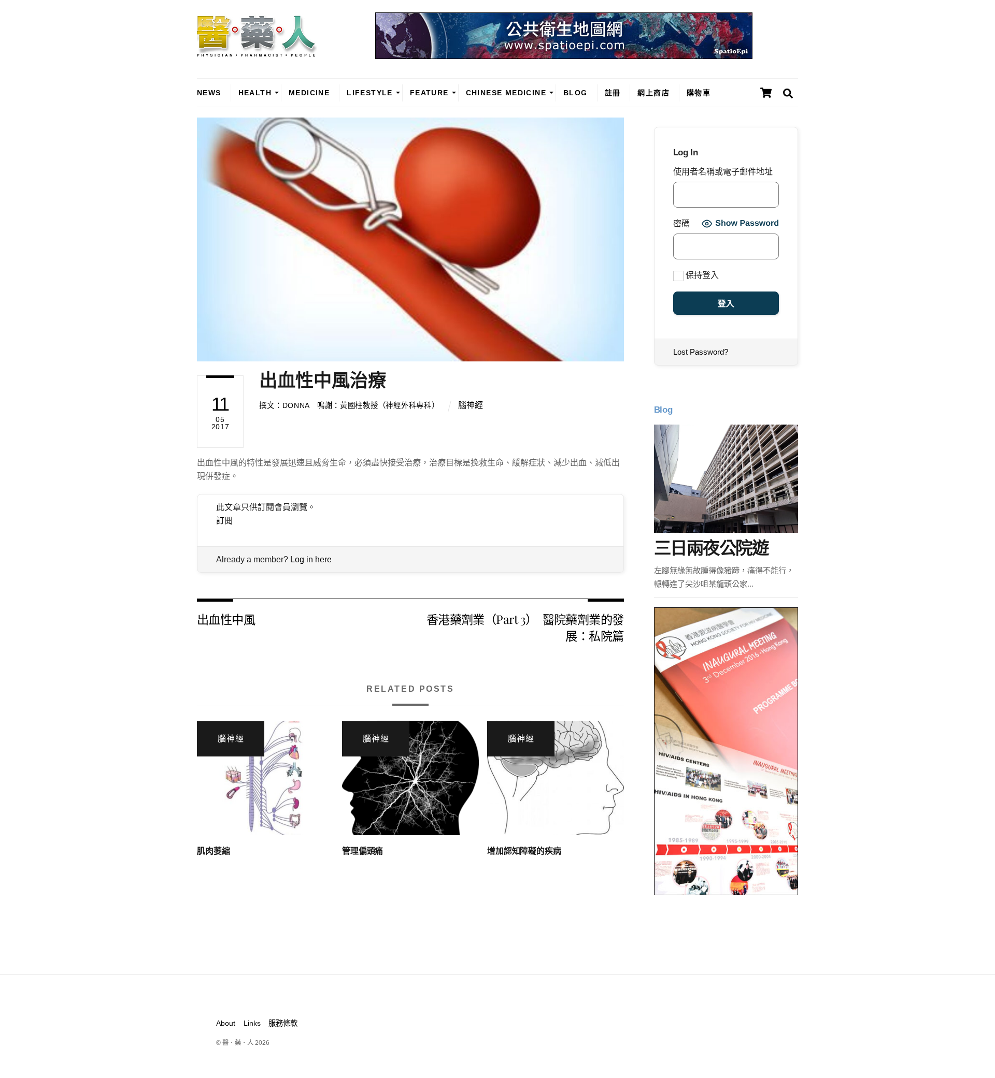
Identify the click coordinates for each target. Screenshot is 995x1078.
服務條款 (282, 1023)
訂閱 (224, 520)
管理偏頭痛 (362, 851)
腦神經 (470, 405)
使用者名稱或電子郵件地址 (723, 171)
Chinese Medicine (506, 93)
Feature (429, 93)
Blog (575, 93)
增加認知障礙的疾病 (524, 851)
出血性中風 (226, 619)
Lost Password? (700, 351)
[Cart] (766, 92)
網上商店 (653, 93)
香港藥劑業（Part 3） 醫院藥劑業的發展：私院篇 (525, 627)
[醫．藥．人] (257, 51)
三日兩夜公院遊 (711, 548)
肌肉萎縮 (213, 851)
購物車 (698, 93)
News (209, 93)
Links (252, 1023)
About (225, 1023)
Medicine (309, 93)
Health (255, 93)
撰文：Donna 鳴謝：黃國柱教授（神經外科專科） (349, 405)
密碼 (681, 223)
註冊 (613, 93)
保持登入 (701, 275)
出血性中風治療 (322, 380)
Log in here (311, 559)
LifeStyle (370, 93)
